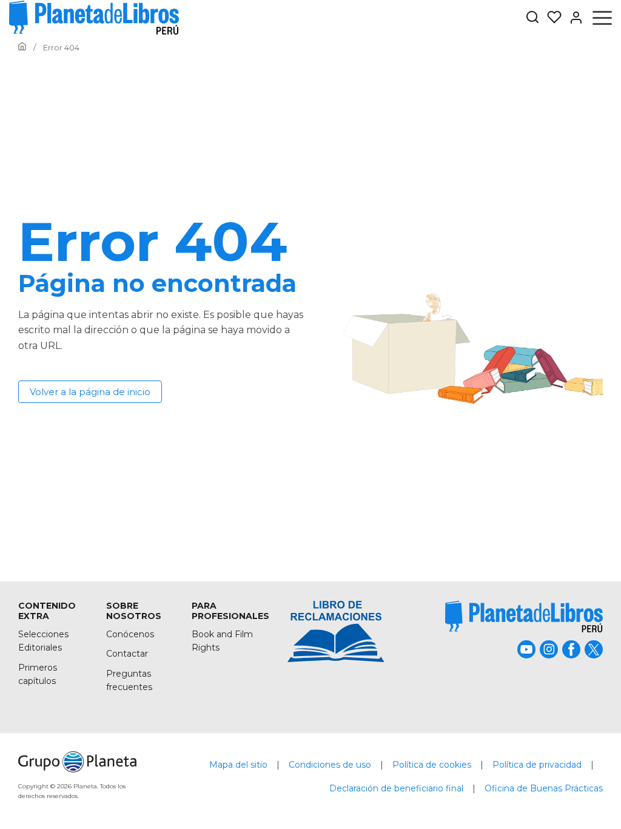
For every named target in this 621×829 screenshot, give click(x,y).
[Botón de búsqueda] (532, 18)
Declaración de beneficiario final (396, 788)
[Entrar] (572, 17)
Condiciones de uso (330, 764)
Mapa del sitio (238, 764)
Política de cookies (431, 764)
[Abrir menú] (602, 17)
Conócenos (130, 634)
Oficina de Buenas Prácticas (544, 788)
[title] (524, 616)
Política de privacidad (537, 764)
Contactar (127, 653)
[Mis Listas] (551, 17)
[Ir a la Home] (22, 47)
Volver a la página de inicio (90, 392)
